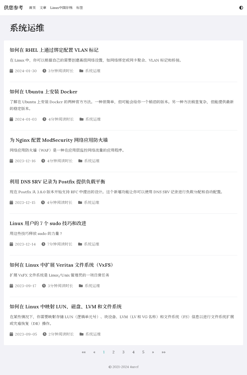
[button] (84, 352)
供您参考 (13, 8)
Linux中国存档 (61, 8)
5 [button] (143, 351)
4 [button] (133, 351)
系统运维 (93, 70)
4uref (134, 367)
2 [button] (113, 351)
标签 (79, 8)
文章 (43, 8)
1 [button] (104, 351)
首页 (32, 8)
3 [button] (123, 351)
